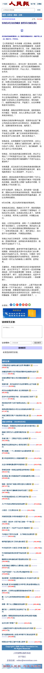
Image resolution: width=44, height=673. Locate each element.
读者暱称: (6, 343)
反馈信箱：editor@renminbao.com (22, 660)
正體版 (39, 4)
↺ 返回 (5, 4)
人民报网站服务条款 (22, 653)
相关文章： (6, 361)
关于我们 (22, 657)
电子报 (33, 4)
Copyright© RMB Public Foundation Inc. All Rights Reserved (22, 648)
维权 (15, 15)
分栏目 (9, 15)
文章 (20, 15)
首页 (4, 15)
